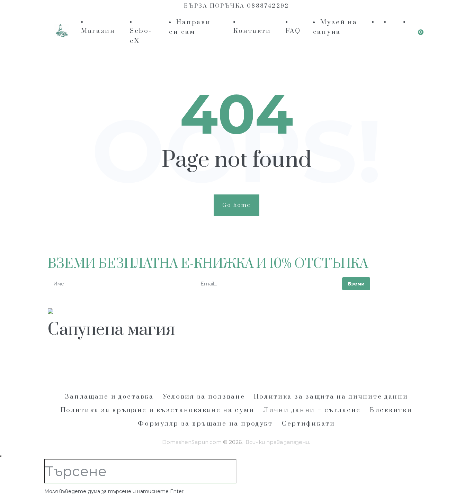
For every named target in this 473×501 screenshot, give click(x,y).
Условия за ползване (204, 397)
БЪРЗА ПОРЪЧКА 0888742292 (236, 5)
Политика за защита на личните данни (331, 397)
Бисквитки (391, 410)
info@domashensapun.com (164, 362)
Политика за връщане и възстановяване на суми (158, 410)
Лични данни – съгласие (312, 410)
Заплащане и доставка (109, 397)
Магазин (98, 31)
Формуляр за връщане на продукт (205, 424)
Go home (236, 205)
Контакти (252, 31)
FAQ (293, 31)
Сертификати (308, 424)
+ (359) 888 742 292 (83, 362)
